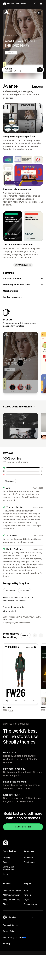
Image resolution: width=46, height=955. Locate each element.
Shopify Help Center (12, 890)
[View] (20, 426)
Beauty (6, 862)
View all (25, 635)
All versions (21, 601)
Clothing (6, 857)
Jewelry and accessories (8, 868)
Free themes (29, 862)
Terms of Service (10, 925)
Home (5, 874)
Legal (26, 899)
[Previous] (35, 407)
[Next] (41, 407)
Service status (30, 904)
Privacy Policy (9, 931)
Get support (10, 590)
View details (8, 601)
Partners (27, 895)
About (26, 890)
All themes (24, 590)
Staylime (9, 98)
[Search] (35, 4)
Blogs (5, 904)
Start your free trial (23, 827)
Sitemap (6, 943)
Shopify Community (11, 899)
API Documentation (11, 895)
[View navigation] (41, 4)
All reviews (9, 481)
